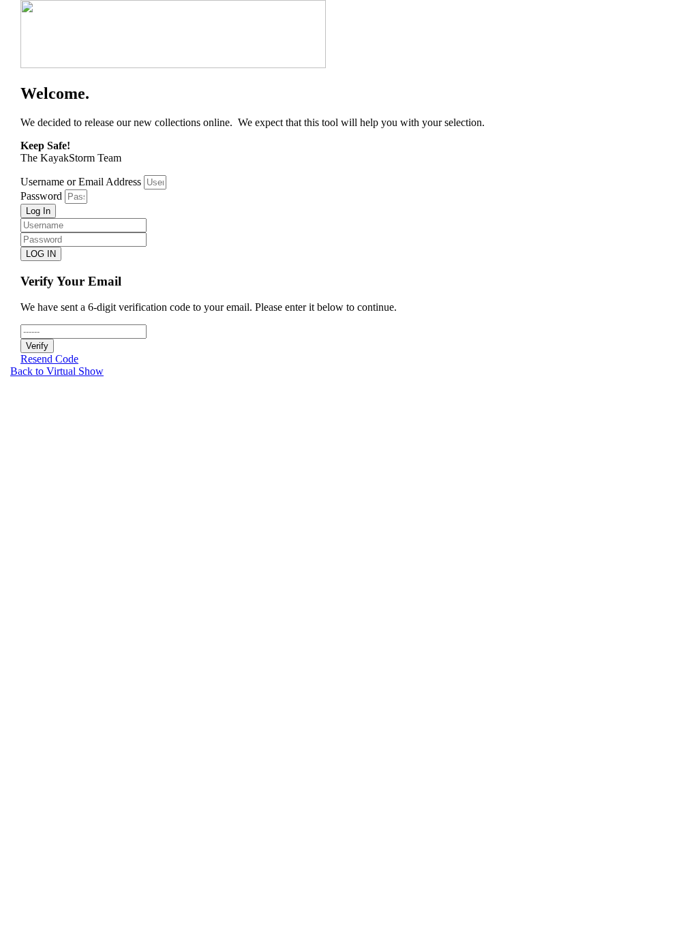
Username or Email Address (80, 181)
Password (41, 196)
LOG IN (41, 254)
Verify (37, 346)
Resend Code (49, 359)
